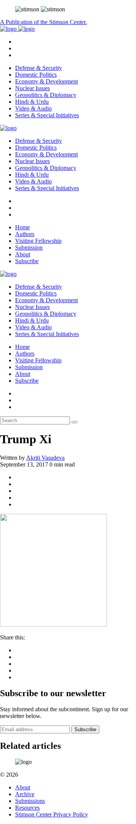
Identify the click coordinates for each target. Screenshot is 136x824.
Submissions (30, 801)
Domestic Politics (36, 74)
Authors (24, 234)
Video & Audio (33, 108)
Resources (27, 807)
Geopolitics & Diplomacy (45, 95)
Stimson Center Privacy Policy (51, 814)
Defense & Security (38, 68)
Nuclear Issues (32, 88)
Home (22, 227)
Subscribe (27, 261)
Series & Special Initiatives (47, 115)
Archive (24, 794)
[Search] (74, 422)
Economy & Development (46, 81)
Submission (29, 247)
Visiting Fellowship (38, 241)
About (22, 254)
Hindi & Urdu (32, 101)
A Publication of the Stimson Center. (43, 22)
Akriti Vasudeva (45, 457)
